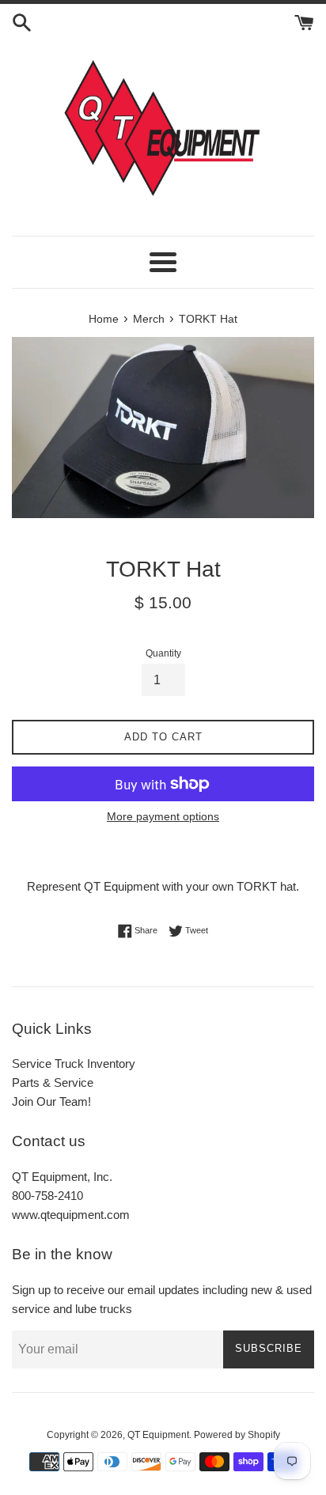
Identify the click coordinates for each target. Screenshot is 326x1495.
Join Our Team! (51, 1101)
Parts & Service (52, 1082)
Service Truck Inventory (73, 1063)
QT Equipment (158, 1434)
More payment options (163, 816)
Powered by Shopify (237, 1434)
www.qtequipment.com (71, 1214)
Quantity (163, 653)
